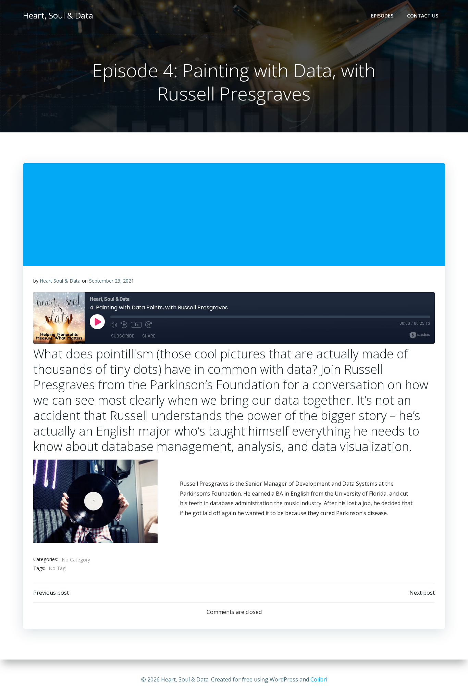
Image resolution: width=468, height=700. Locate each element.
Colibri (318, 679)
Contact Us (422, 15)
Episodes (382, 15)
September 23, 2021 (111, 280)
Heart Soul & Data (60, 280)
